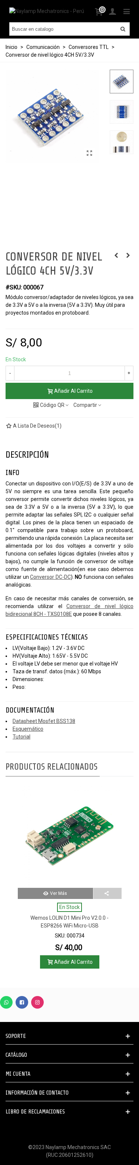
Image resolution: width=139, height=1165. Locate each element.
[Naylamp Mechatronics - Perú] (47, 11)
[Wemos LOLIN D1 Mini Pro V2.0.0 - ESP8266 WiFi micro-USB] (70, 836)
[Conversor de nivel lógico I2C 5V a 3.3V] (89, 153)
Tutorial (21, 737)
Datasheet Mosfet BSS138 (44, 721)
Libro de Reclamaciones (35, 1111)
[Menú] (126, 11)
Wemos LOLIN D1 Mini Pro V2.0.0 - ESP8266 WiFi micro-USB (69, 922)
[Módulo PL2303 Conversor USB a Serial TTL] (116, 255)
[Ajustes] (112, 11)
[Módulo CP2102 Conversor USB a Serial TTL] (127, 255)
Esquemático (28, 729)
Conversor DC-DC (50, 577)
